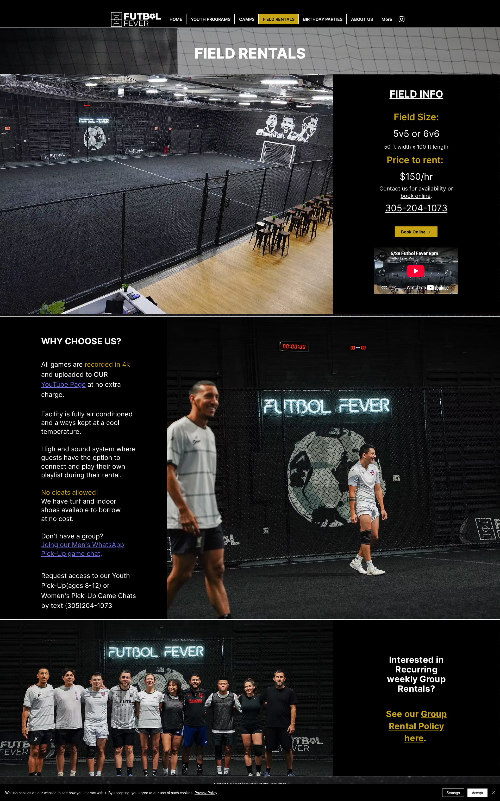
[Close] (494, 793)
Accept (477, 792)
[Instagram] (401, 19)
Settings (453, 792)
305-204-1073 (416, 207)
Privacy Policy (206, 792)
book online (415, 196)
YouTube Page (63, 384)
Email (237, 784)
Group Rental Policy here (418, 726)
